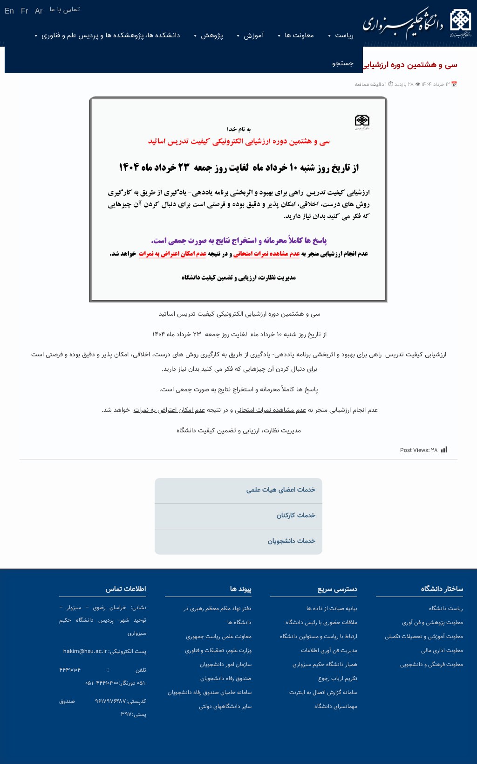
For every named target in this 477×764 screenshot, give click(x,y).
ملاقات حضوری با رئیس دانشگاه (321, 622)
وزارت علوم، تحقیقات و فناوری (218, 650)
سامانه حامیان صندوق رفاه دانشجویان (210, 692)
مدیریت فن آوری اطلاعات (329, 650)
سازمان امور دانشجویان (226, 664)
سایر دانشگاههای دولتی (225, 706)
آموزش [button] (254, 35)
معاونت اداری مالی (442, 650)
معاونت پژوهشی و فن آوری (432, 622)
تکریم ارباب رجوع (337, 678)
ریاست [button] (344, 35)
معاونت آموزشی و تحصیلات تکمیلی (424, 636)
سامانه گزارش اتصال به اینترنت (323, 692)
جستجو (343, 63)
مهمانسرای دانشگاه (335, 706)
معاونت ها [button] (299, 35)
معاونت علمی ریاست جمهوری (219, 636)
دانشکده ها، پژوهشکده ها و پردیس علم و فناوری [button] (110, 35)
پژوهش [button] (212, 35)
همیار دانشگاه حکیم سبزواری (325, 664)
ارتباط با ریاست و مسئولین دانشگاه (318, 636)
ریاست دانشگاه (446, 608)
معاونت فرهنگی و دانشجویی (431, 664)
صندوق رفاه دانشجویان (226, 678)
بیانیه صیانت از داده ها (332, 608)
